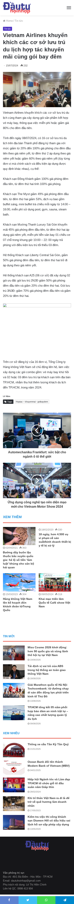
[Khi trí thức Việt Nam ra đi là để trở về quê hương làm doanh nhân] (14, 803)
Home (9, 20)
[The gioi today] (17, 8)
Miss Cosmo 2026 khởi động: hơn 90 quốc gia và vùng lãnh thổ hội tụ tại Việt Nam (48, 651)
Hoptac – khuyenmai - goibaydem (32, 401)
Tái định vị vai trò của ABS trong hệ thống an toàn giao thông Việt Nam (47, 669)
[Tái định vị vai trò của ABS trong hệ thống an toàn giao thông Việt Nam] (14, 671)
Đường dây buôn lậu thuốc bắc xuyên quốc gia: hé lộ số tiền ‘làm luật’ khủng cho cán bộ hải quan (18, 560)
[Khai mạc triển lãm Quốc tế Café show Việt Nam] (55, 582)
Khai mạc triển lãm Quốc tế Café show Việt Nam (54, 602)
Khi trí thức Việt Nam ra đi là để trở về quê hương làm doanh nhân (48, 801)
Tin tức (19, 20)
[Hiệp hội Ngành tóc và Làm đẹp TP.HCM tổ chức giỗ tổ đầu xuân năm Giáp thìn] (14, 785)
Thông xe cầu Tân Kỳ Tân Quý (48, 744)
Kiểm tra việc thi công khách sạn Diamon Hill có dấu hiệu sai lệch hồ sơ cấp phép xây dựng (49, 820)
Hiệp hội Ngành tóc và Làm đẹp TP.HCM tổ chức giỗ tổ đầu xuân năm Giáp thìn (49, 783)
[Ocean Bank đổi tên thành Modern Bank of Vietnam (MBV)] (14, 767)
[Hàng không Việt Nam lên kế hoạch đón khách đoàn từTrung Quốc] (19, 582)
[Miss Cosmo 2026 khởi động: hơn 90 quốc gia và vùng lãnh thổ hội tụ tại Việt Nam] (14, 653)
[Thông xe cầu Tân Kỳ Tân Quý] (14, 749)
